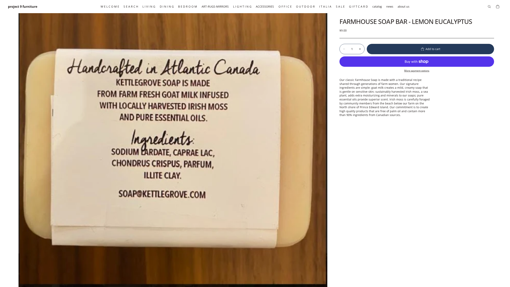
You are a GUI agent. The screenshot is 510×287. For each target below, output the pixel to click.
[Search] (489, 6)
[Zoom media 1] (173, 150)
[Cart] (497, 6)
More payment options (416, 70)
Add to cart (433, 49)
